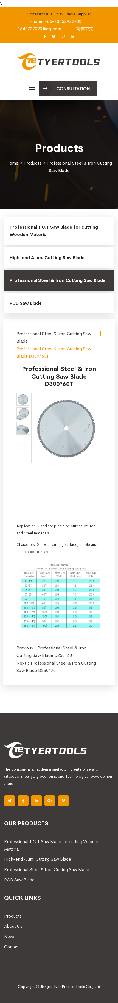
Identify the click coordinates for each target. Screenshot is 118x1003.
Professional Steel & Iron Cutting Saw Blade (58, 280)
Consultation (73, 88)
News (9, 936)
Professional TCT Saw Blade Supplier (59, 14)
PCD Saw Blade (26, 303)
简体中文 (85, 29)
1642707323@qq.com (39, 29)
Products (32, 163)
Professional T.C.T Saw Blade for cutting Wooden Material (54, 230)
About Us (13, 926)
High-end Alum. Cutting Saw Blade (47, 257)
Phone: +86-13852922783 (56, 21)
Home (12, 163)
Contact (12, 947)
